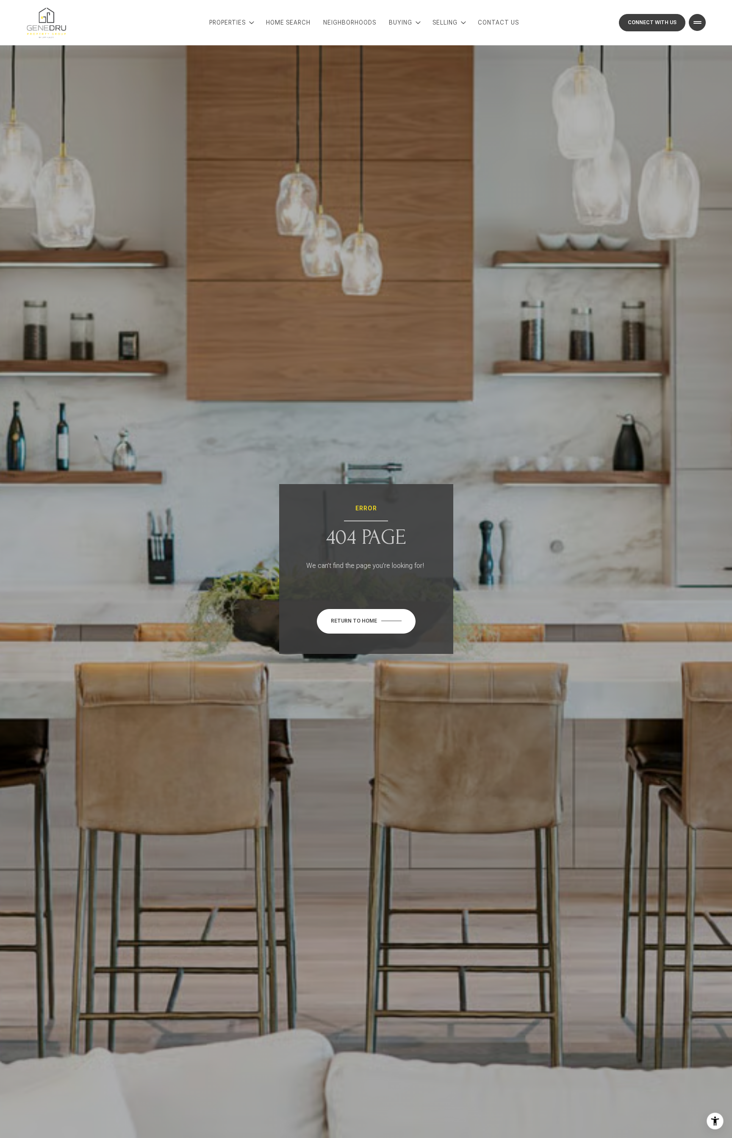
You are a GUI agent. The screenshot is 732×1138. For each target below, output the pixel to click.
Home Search (288, 22)
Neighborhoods (349, 22)
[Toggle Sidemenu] (697, 22)
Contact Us (498, 22)
